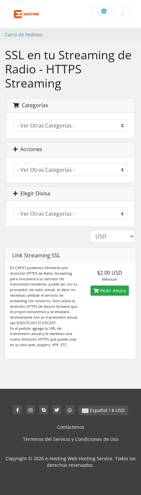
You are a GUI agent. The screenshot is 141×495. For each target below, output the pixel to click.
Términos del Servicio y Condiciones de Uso (70, 439)
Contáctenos (70, 427)
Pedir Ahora (112, 290)
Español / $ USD (107, 410)
